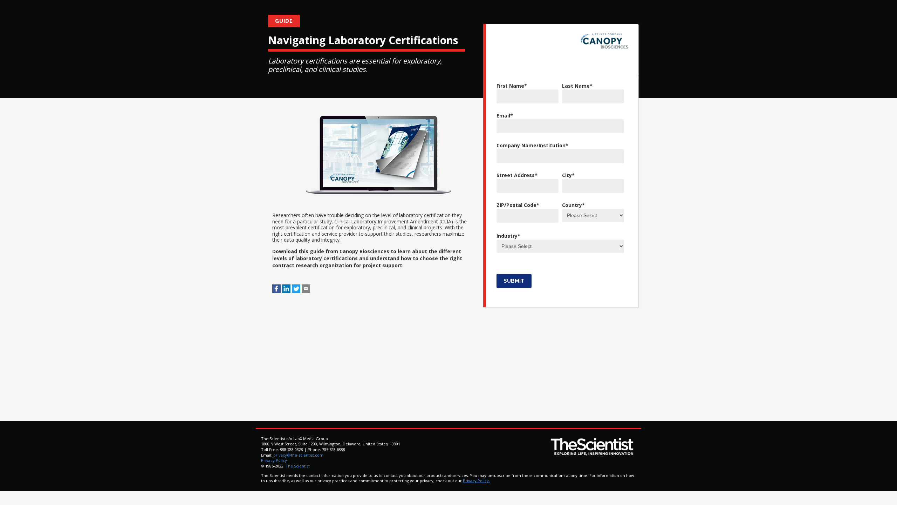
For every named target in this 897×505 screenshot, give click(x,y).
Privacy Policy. (476, 480)
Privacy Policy (274, 460)
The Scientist (297, 466)
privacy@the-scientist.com (298, 455)
